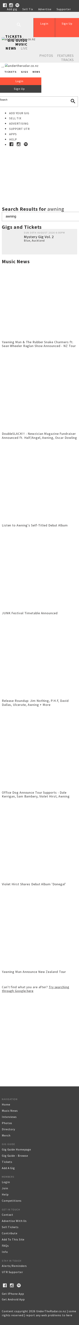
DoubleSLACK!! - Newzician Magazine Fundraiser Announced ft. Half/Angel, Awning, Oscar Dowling (39, 436)
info (5, 1252)
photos (7, 1123)
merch (6, 1135)
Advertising (18, 123)
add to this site (13, 1239)
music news (10, 1110)
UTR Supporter (12, 1272)
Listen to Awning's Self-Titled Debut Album (35, 525)
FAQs (5, 1245)
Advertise (44, 9)
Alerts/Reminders (14, 1266)
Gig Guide (18, 40)
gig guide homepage (16, 1149)
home (6, 1104)
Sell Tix (27, 9)
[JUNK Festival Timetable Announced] (39, 608)
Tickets (13, 36)
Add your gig (19, 113)
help (5, 1194)
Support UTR (19, 129)
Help (10, 13)
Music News (17, 46)
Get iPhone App (13, 1293)
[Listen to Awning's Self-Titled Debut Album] (39, 520)
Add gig (12, 9)
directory (8, 1129)
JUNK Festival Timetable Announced (30, 613)
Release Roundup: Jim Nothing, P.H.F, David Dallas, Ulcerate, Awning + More (35, 703)
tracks (67, 59)
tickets (7, 1162)
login (6, 1182)
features (65, 55)
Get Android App (13, 1299)
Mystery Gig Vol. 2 (39, 236)
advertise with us (14, 1221)
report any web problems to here (49, 1315)
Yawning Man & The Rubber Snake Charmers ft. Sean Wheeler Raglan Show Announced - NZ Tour (39, 344)
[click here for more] (39, 168)
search (21, 27)
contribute (9, 1233)
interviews (9, 1117)
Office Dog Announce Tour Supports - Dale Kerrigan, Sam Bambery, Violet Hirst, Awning (36, 794)
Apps (13, 134)
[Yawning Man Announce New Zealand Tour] (39, 967)
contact (7, 1214)
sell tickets (10, 1227)
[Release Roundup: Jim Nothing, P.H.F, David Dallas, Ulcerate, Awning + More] (39, 696)
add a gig (8, 1168)
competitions (11, 1200)
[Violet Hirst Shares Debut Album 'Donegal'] (39, 879)
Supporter (64, 9)
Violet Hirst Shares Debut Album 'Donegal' (34, 884)
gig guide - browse (15, 1155)
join (5, 1188)
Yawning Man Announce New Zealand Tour (34, 972)
